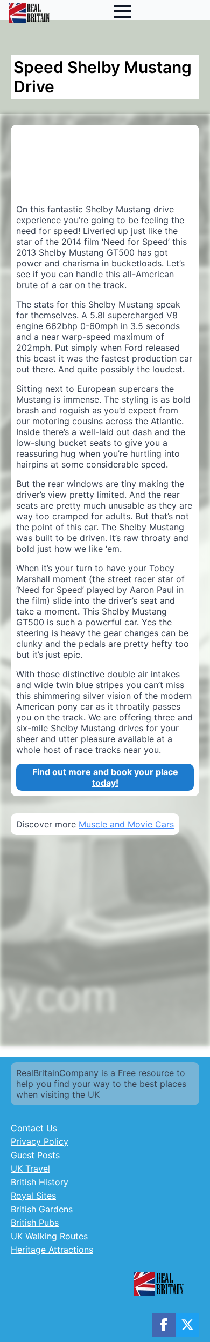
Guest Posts (35, 1155)
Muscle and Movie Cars (126, 824)
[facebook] (164, 1325)
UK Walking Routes (49, 1236)
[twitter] (187, 1325)
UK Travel (30, 1168)
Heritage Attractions (52, 1249)
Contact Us (34, 1128)
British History (39, 1182)
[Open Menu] (122, 11)
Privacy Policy (39, 1141)
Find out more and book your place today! (105, 777)
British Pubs (35, 1222)
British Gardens (42, 1209)
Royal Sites (33, 1195)
